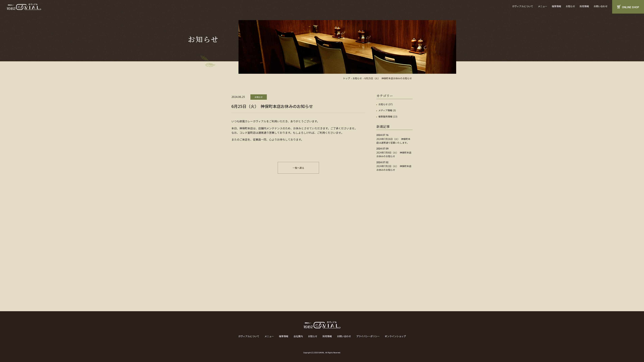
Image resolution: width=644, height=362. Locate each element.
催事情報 (556, 6)
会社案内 (298, 336)
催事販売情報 (385, 116)
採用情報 (584, 6)
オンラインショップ (395, 336)
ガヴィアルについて (522, 6)
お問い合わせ (601, 6)
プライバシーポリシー (368, 336)
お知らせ (570, 6)
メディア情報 (385, 110)
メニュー (542, 6)
